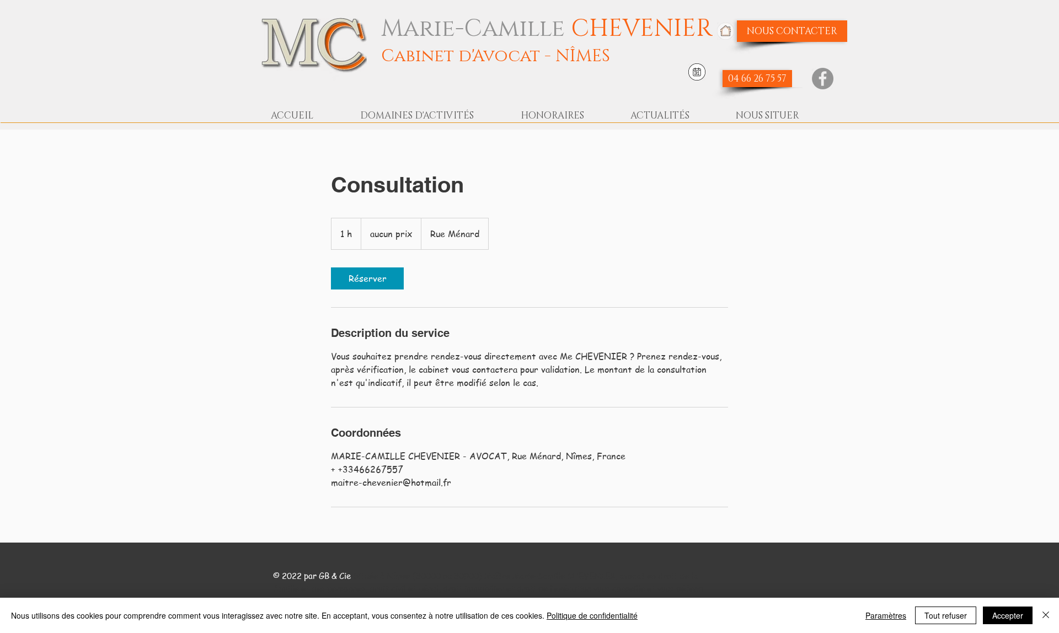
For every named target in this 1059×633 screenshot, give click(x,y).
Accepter (1007, 615)
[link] (367, 278)
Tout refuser (945, 615)
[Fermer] (1045, 615)
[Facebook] (822, 78)
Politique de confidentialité (592, 615)
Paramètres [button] (885, 615)
